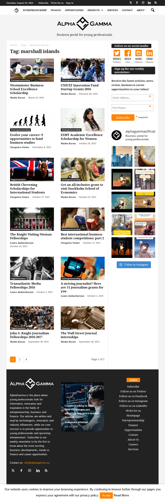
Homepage (133, 415)
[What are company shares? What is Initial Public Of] (121, 202)
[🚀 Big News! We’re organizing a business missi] (121, 156)
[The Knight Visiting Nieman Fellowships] (32, 219)
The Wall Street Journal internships (79, 335)
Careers (133, 444)
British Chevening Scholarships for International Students (27, 188)
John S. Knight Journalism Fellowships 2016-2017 (29, 335)
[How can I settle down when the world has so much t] (144, 224)
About (140, 10)
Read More (121, 495)
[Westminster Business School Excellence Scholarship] (32, 70)
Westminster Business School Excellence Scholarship (26, 89)
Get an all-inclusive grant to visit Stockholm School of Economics (82, 188)
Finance (56, 10)
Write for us (57, 2)
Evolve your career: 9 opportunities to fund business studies (26, 138)
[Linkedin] (149, 3)
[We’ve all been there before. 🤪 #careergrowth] (121, 224)
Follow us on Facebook (133, 396)
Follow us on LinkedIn (133, 406)
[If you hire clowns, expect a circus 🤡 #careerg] (144, 179)
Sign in (69, 2)
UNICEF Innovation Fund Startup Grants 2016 (80, 87)
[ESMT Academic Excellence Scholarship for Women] (83, 119)
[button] (152, 10)
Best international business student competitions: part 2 (82, 236)
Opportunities (74, 10)
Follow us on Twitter (133, 391)
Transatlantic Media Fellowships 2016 (25, 285)
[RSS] (155, 3)
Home (13, 45)
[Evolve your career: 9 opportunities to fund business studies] (32, 119)
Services (112, 10)
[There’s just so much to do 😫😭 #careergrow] (144, 202)
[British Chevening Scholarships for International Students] (32, 169)
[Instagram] (143, 3)
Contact (127, 10)
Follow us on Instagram (133, 401)
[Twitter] (130, 3)
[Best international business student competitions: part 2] (83, 219)
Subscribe (43, 2)
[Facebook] (136, 3)
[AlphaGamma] (84, 24)
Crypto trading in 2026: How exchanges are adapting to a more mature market (82, 411)
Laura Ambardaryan (21, 242)
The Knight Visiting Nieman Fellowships (31, 236)
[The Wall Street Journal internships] (83, 318)
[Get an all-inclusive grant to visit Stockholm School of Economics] (83, 169)
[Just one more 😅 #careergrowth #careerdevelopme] (144, 247)
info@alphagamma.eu (37, 462)
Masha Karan (17, 97)
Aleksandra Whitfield (76, 422)
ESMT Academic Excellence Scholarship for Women (82, 137)
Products (94, 10)
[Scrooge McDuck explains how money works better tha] (121, 179)
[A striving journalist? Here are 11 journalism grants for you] (83, 268)
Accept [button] (106, 495)
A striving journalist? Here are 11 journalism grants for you (82, 287)
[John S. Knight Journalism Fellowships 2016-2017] (32, 318)
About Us (133, 439)
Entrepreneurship (35, 10)
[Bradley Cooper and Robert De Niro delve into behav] (144, 156)
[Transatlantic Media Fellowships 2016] (32, 268)
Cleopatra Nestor (19, 147)
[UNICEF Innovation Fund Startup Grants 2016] (83, 70)
